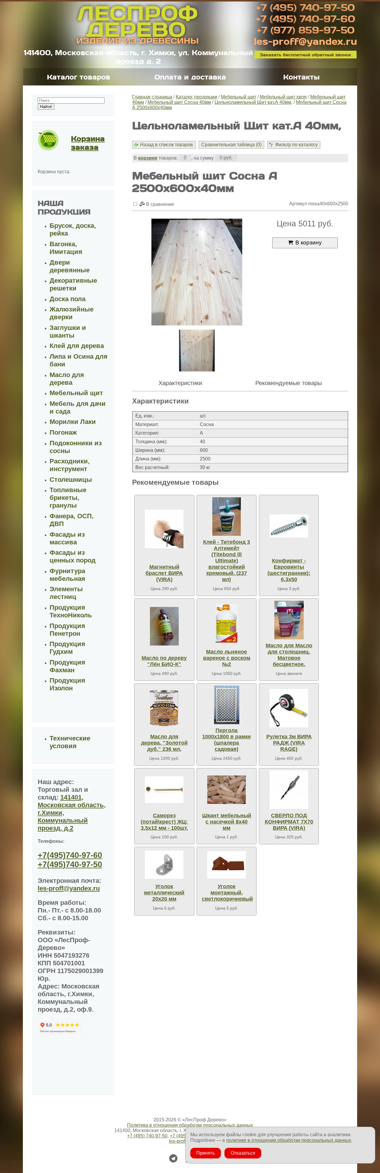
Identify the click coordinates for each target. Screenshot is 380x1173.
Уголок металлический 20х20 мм (164, 892)
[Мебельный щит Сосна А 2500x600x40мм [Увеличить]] (196, 273)
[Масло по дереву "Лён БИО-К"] (164, 626)
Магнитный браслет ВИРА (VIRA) (164, 573)
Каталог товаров (78, 77)
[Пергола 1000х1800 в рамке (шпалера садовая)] (226, 705)
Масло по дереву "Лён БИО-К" (164, 661)
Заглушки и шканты (68, 331)
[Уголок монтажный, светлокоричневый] (226, 864)
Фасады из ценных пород (73, 556)
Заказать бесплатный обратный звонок (305, 54)
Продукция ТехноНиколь (71, 611)
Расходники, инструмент (70, 465)
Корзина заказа (88, 142)
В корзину (308, 242)
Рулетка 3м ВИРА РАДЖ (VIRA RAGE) (289, 743)
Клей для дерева (77, 345)
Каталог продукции (196, 96)
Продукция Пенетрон (67, 629)
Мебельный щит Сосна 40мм (179, 102)
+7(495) (70, 855)
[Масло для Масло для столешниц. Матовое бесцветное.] (289, 620)
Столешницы (71, 479)
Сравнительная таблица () (231, 144)
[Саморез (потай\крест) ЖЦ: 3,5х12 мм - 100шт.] (164, 789)
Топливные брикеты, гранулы (68, 497)
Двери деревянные (70, 266)
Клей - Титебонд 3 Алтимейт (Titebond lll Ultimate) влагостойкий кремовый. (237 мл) (226, 560)
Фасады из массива (67, 538)
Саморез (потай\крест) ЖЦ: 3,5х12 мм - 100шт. (164, 822)
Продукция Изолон (67, 684)
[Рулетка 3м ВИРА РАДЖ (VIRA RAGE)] (289, 708)
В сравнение (159, 204)
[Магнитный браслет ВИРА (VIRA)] (164, 529)
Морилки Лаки (73, 421)
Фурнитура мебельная (67, 574)
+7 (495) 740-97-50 (305, 7)
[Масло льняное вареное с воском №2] (226, 623)
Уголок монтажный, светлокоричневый (227, 892)
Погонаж (63, 432)
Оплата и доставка (190, 77)
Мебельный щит (238, 96)
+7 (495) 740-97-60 (305, 18)
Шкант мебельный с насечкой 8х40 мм (226, 822)
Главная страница (152, 96)
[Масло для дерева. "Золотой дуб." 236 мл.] (164, 708)
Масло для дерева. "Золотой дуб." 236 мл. (164, 743)
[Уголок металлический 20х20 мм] (164, 864)
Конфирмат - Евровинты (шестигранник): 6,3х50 (288, 570)
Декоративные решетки (73, 284)
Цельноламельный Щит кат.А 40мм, (253, 102)
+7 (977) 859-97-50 (305, 29)
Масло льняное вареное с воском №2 (226, 658)
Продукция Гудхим (67, 647)
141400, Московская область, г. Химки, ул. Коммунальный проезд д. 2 (138, 56)
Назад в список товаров (166, 144)
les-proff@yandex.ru (305, 41)
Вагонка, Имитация (66, 247)
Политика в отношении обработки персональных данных (190, 1125)
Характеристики (180, 383)
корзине (147, 157)
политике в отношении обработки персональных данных (288, 1140)
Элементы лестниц (66, 592)
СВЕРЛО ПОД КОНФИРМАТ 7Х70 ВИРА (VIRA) (289, 822)
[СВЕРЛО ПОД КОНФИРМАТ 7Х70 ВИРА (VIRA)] (289, 789)
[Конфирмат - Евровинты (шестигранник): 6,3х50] (289, 525)
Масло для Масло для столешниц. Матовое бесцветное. (289, 655)
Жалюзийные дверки (72, 313)
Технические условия (70, 742)
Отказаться (243, 1152)
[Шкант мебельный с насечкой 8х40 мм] (226, 789)
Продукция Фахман (67, 666)
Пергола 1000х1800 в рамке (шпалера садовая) (226, 739)
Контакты (301, 77)
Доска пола (68, 299)
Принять (205, 1152)
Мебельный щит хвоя (283, 96)
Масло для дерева (67, 378)
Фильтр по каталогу (296, 144)
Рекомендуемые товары (288, 383)
